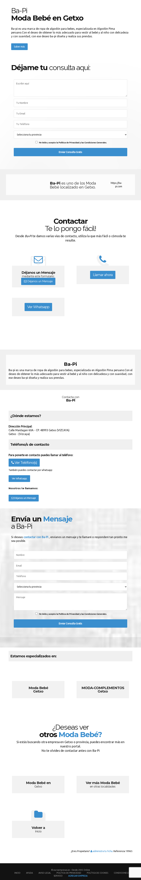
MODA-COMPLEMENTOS (103, 684)
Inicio (17, 873)
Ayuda (29, 873)
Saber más (19, 46)
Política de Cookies (97, 873)
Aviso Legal (45, 873)
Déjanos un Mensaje (40, 281)
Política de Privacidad (69, 873)
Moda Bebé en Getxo (38, 779)
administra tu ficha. (102, 851)
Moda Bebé (38, 684)
